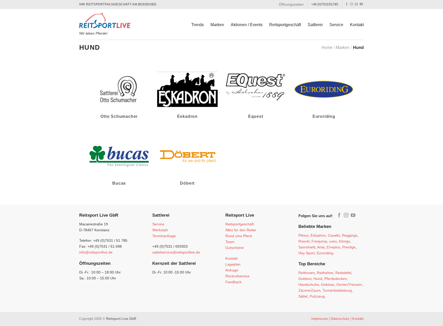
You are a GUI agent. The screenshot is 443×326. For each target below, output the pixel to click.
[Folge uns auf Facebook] (346, 4)
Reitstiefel (343, 273)
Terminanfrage (164, 236)
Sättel (303, 296)
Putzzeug (317, 296)
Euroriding (325, 253)
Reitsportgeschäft (285, 25)
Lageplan (232, 264)
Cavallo (334, 235)
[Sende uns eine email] (356, 4)
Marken (217, 25)
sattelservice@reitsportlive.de (176, 252)
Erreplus (333, 247)
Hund (318, 279)
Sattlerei (315, 25)
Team (229, 242)
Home (327, 47)
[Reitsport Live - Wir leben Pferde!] (104, 19)
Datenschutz (340, 319)
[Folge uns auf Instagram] (351, 4)
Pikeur (303, 235)
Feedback (233, 282)
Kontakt (357, 25)
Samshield (306, 247)
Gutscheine (234, 248)
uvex (333, 241)
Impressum (319, 319)
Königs (344, 241)
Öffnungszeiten (291, 4)
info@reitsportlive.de (96, 252)
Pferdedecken (335, 279)
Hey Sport (306, 253)
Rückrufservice (237, 276)
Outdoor (304, 279)
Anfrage (231, 270)
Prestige (349, 247)
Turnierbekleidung (337, 290)
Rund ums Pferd (238, 236)
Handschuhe (308, 284)
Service (336, 25)
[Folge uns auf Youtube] (361, 4)
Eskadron (318, 235)
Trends (197, 25)
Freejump (319, 241)
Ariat (321, 247)
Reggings (349, 235)
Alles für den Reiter (240, 230)
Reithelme (325, 273)
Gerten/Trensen (349, 284)
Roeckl (303, 241)
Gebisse (327, 284)
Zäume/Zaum (309, 290)
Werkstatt (160, 230)
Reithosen (306, 273)
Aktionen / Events (247, 25)
